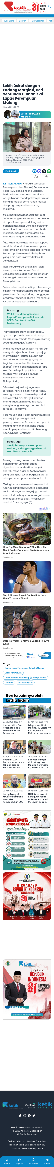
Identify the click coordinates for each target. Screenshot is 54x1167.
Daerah (22, 21)
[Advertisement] (27, 52)
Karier (40, 1148)
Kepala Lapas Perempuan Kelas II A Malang (24, 668)
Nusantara (9, 21)
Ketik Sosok (10, 171)
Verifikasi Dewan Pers (36, 1141)
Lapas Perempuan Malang (17, 677)
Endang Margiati (25, 682)
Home (7, 1163)
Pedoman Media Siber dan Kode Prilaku (27, 1145)
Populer (19, 1163)
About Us (21, 1141)
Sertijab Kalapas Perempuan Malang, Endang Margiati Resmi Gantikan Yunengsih (26, 448)
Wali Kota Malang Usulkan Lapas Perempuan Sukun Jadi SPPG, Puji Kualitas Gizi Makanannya (25, 318)
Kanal (47, 1163)
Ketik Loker (33, 1163)
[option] (27, 840)
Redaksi (11, 1141)
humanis (9, 682)
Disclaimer (16, 1148)
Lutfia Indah (27, 113)
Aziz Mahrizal (30, 115)
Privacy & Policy (29, 1148)
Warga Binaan (39, 677)
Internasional (37, 21)
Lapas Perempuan (13, 673)
